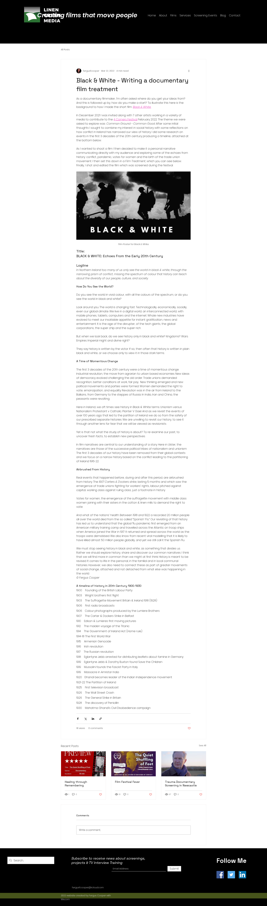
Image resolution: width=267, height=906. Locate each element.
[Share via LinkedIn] (92, 718)
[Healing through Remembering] (83, 763)
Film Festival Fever (127, 782)
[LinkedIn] (242, 874)
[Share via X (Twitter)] (85, 718)
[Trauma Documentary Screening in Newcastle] (183, 763)
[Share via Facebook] (77, 718)
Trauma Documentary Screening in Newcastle (181, 783)
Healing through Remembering (76, 783)
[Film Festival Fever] (133, 763)
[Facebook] (220, 874)
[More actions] (189, 71)
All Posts (65, 49)
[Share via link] (100, 718)
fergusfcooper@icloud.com (88, 887)
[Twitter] (231, 874)
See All (202, 745)
